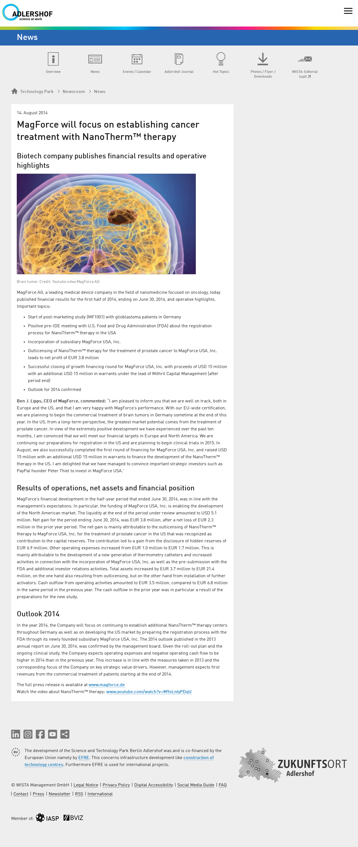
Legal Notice (86, 785)
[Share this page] (65, 734)
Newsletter (59, 794)
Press (38, 794)
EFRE (83, 758)
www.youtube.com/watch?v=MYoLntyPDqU (149, 692)
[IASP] (47, 819)
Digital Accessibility (153, 785)
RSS (79, 794)
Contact (20, 794)
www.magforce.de (107, 685)
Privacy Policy (116, 785)
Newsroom (74, 92)
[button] (16, 734)
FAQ (223, 785)
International (100, 794)
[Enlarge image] (106, 224)
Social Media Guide (195, 785)
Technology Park (37, 92)
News (99, 92)
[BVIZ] (73, 819)
